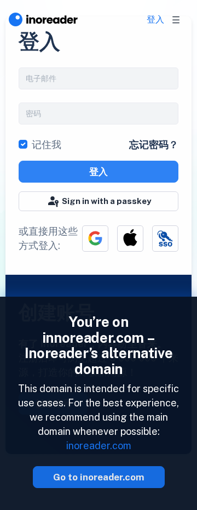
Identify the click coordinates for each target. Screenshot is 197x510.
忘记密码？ (153, 144)
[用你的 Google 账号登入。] (95, 238)
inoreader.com (98, 445)
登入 (155, 19)
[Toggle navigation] (176, 19)
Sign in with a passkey (106, 201)
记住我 (46, 144)
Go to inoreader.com (98, 477)
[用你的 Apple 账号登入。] (130, 238)
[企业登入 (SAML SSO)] (165, 238)
